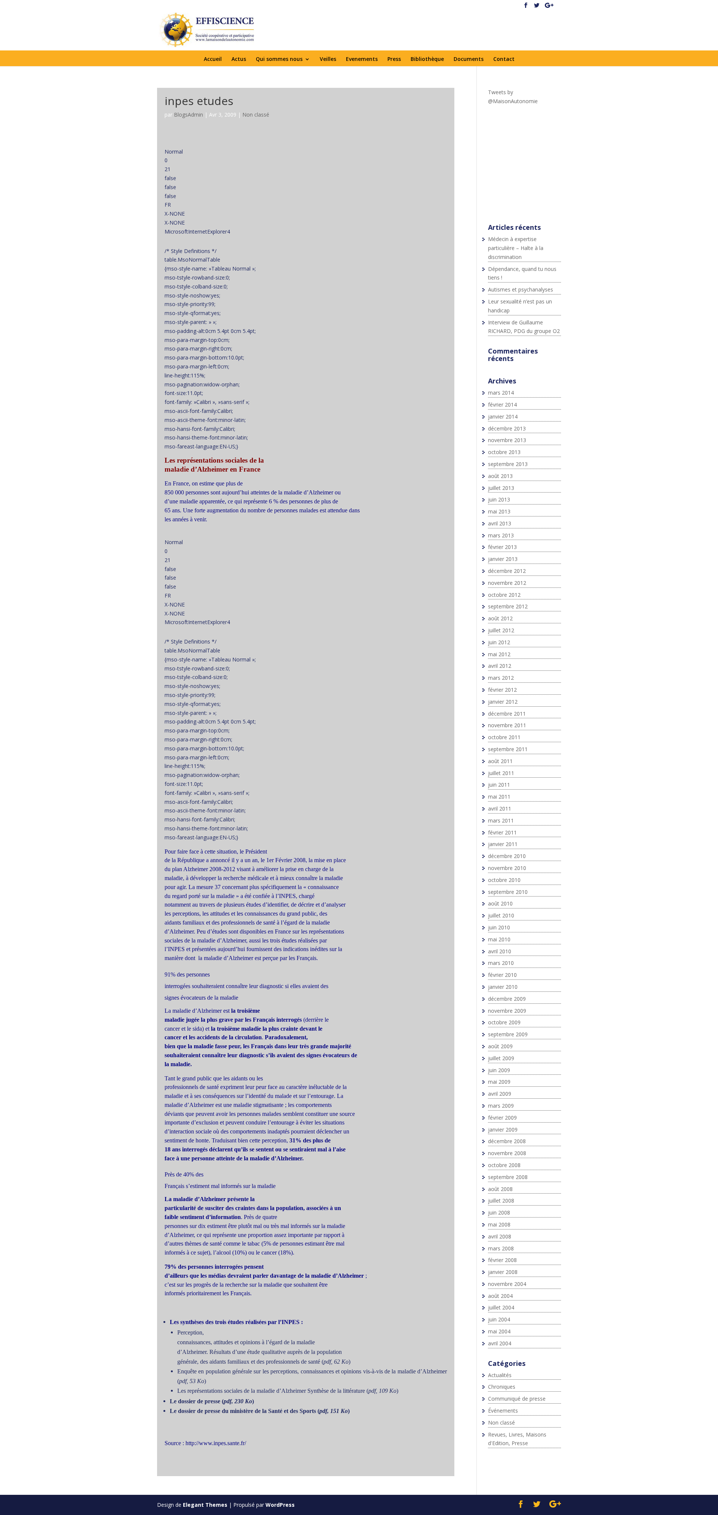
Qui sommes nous (279, 59)
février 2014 (502, 404)
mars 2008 (501, 1248)
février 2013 (502, 546)
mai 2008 (499, 1224)
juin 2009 (499, 1070)
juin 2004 (499, 1319)
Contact (504, 59)
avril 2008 (499, 1236)
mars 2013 (501, 535)
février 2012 (502, 689)
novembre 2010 (507, 867)
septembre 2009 (508, 1034)
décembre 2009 (507, 998)
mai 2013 (499, 511)
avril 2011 (499, 808)
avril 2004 (499, 1343)
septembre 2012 (508, 606)
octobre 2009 (504, 1022)
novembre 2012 (507, 582)
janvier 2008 (503, 1271)
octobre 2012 (504, 594)
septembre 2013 (508, 464)
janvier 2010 (503, 986)
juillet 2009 (501, 1058)
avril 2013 (499, 523)
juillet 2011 (501, 773)
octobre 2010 (504, 879)
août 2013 (500, 475)
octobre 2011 (504, 737)
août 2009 (500, 1046)
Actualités (500, 1375)
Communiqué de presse (517, 1398)
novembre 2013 (507, 440)
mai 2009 (499, 1081)
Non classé (255, 114)
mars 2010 (501, 962)
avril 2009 (499, 1093)
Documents (469, 59)
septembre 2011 (508, 749)
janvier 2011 (503, 844)
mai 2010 (499, 939)
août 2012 (500, 618)
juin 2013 (499, 499)
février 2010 (502, 974)
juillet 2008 (501, 1200)
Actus (238, 59)
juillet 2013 (501, 487)
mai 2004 (499, 1331)
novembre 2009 (507, 1010)
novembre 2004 (507, 1283)
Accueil (213, 59)
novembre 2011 (507, 725)
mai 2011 (499, 796)
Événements (503, 1410)
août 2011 (500, 761)
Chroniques (501, 1386)
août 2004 (500, 1295)
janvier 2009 (503, 1129)
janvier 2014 (503, 416)
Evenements (362, 59)
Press (394, 59)
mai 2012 (499, 654)
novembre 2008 (507, 1153)
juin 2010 (499, 927)
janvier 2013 (503, 558)
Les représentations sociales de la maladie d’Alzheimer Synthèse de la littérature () (287, 1391)
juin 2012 (499, 642)
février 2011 (502, 832)
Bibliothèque (427, 59)
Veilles (328, 59)
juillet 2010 (501, 915)
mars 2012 (501, 677)
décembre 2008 (507, 1141)
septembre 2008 (508, 1177)
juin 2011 (499, 784)
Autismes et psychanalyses (520, 289)
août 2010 (500, 903)
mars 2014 (501, 392)
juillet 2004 (501, 1307)
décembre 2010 (507, 856)
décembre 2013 (507, 428)
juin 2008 (499, 1212)
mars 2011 (501, 820)
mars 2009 (501, 1105)
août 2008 (500, 1188)
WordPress (280, 1504)
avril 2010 (499, 951)
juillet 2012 (501, 630)
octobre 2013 (504, 452)
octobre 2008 (504, 1165)
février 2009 (502, 1117)
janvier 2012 (503, 701)
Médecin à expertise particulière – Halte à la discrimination (515, 247)
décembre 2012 (507, 570)
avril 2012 (499, 665)
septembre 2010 (508, 891)
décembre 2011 (507, 713)
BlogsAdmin (188, 114)
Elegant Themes (205, 1504)
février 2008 (502, 1259)
